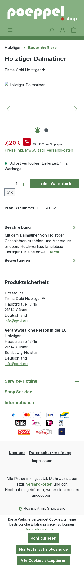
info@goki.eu (16, 321)
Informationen (19, 402)
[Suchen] (51, 29)
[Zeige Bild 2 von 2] (46, 130)
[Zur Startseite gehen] (42, 13)
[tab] (41, 239)
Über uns (17, 452)
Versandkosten (39, 484)
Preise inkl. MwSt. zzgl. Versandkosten (39, 150)
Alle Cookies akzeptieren (43, 560)
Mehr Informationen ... (42, 529)
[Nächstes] (75, 108)
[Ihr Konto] (62, 29)
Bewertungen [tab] (17, 260)
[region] (42, 108)
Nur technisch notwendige (43, 549)
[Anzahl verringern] (9, 183)
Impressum (42, 460)
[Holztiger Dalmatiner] (42, 108)
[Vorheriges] (8, 108)
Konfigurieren (43, 538)
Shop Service (18, 391)
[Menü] (10, 29)
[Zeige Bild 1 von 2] (37, 130)
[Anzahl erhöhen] (23, 183)
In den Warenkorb (54, 183)
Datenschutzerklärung (50, 452)
